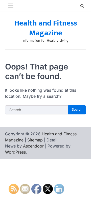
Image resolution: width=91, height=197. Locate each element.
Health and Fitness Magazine (45, 28)
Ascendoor (33, 146)
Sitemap (35, 139)
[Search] (82, 6)
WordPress (15, 152)
